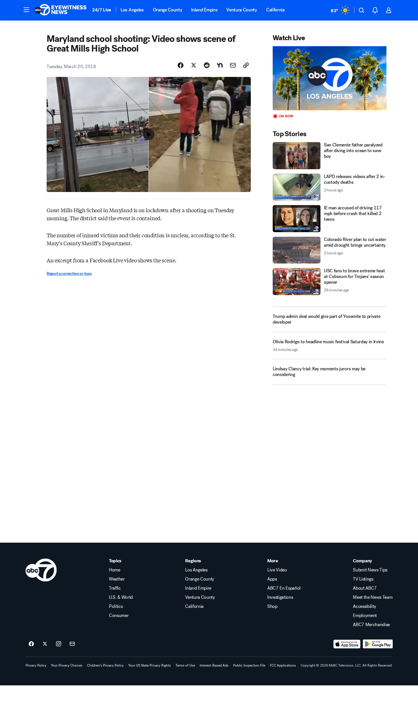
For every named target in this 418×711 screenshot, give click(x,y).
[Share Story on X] (193, 65)
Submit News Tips (370, 570)
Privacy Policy (36, 665)
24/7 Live (101, 10)
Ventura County (241, 10)
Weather (117, 579)
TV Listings (363, 579)
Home (114, 570)
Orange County (167, 10)
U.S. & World (121, 597)
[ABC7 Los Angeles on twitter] (45, 644)
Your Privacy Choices (66, 665)
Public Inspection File (249, 665)
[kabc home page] (41, 570)
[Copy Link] (246, 65)
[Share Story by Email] (233, 65)
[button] (26, 9)
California (275, 10)
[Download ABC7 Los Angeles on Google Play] (378, 644)
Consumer (119, 615)
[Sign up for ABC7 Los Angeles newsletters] (72, 644)
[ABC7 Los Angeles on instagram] (58, 644)
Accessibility (364, 606)
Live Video (277, 570)
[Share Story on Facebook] (180, 65)
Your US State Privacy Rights (149, 665)
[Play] (329, 78)
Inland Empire (204, 10)
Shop (272, 606)
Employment (365, 615)
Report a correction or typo (69, 273)
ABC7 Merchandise (371, 624)
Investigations (280, 597)
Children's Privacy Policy (105, 665)
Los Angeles (132, 10)
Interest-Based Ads (214, 665)
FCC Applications (283, 665)
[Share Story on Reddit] (207, 65)
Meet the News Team (372, 597)
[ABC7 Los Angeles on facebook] (31, 644)
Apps (272, 579)
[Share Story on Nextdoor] (220, 65)
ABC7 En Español (284, 588)
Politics (116, 606)
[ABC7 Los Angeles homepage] (60, 10)
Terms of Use (185, 665)
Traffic (115, 588)
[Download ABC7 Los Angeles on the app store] (347, 644)
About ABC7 (365, 588)
